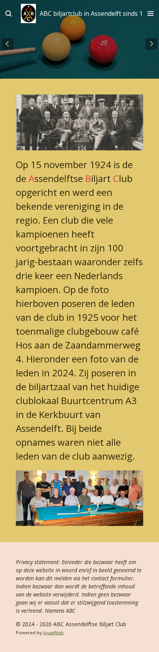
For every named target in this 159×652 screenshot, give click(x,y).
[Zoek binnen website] (8, 13)
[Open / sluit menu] (150, 13)
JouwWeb (53, 632)
